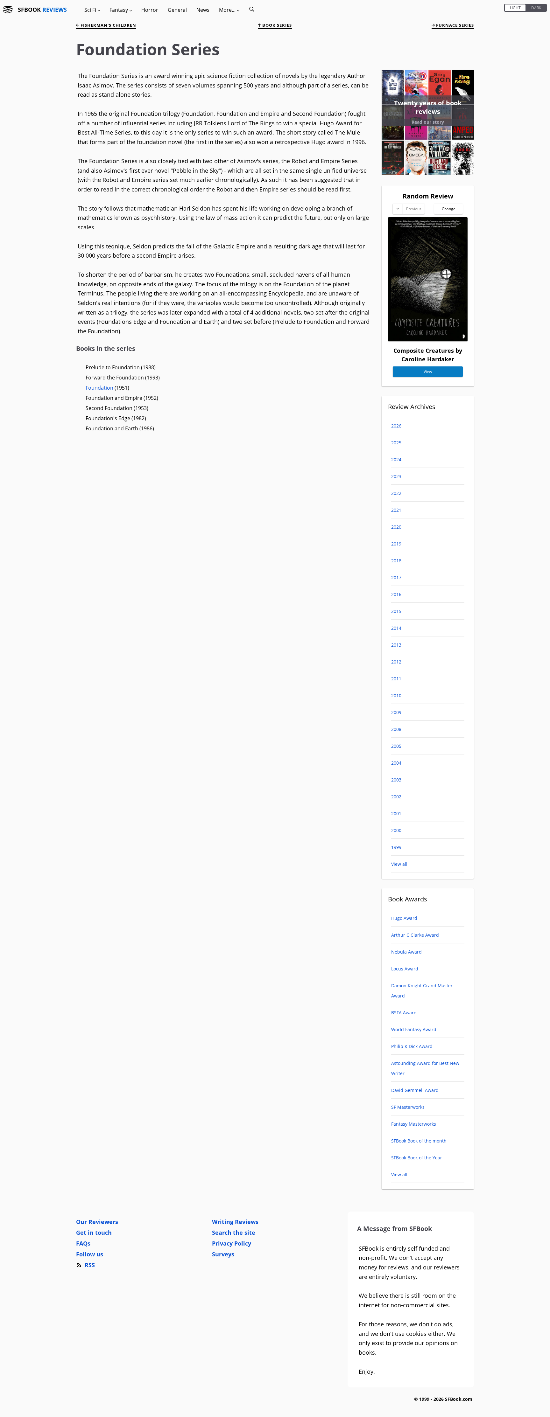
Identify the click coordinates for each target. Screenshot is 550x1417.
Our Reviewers (97, 1222)
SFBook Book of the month (419, 1141)
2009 (396, 712)
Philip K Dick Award (412, 1046)
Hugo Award (404, 918)
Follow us (89, 1254)
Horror (149, 9)
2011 (396, 679)
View (428, 371)
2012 (396, 662)
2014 (396, 628)
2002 (396, 797)
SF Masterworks (408, 1107)
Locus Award (404, 969)
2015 (396, 611)
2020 (396, 527)
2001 (396, 813)
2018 (396, 561)
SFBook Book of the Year (416, 1158)
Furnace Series (454, 25)
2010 (396, 695)
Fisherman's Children (107, 25)
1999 (396, 847)
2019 (396, 544)
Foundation (99, 387)
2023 (396, 476)
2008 (396, 729)
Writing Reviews (235, 1222)
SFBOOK (42, 9)
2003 (396, 780)
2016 (396, 594)
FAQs (83, 1243)
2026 (396, 426)
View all (399, 864)
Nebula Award (406, 952)
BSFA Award (404, 1013)
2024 (396, 459)
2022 (396, 493)
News (202, 9)
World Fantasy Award (413, 1029)
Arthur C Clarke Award (415, 935)
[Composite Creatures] (428, 339)
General (177, 9)
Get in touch (94, 1232)
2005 (396, 746)
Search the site (233, 1232)
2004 (396, 763)
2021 (396, 510)
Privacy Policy (231, 1243)
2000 (396, 830)
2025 (396, 443)
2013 (396, 645)
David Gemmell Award (415, 1090)
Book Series (276, 25)
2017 (396, 577)
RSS (90, 1265)
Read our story (428, 122)
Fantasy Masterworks (413, 1124)
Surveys (223, 1254)
